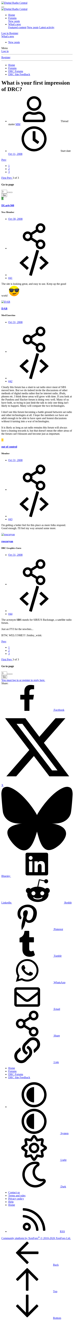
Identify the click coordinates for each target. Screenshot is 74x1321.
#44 (10, 613)
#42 (10, 381)
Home (11, 14)
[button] (34, 1106)
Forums (12, 18)
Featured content (17, 27)
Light (63, 1159)
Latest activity (46, 27)
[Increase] (8, 192)
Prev (3, 159)
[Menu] (2, 6)
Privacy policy (16, 1198)
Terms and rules (16, 1195)
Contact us (14, 1192)
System (64, 1133)
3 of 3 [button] (16, 177)
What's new (14, 24)
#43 (10, 519)
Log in (5, 51)
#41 (10, 277)
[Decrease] (11, 192)
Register (5, 57)
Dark (63, 1186)
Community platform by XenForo (36, 1238)
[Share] (34, 248)
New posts (14, 21)
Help (11, 1201)
